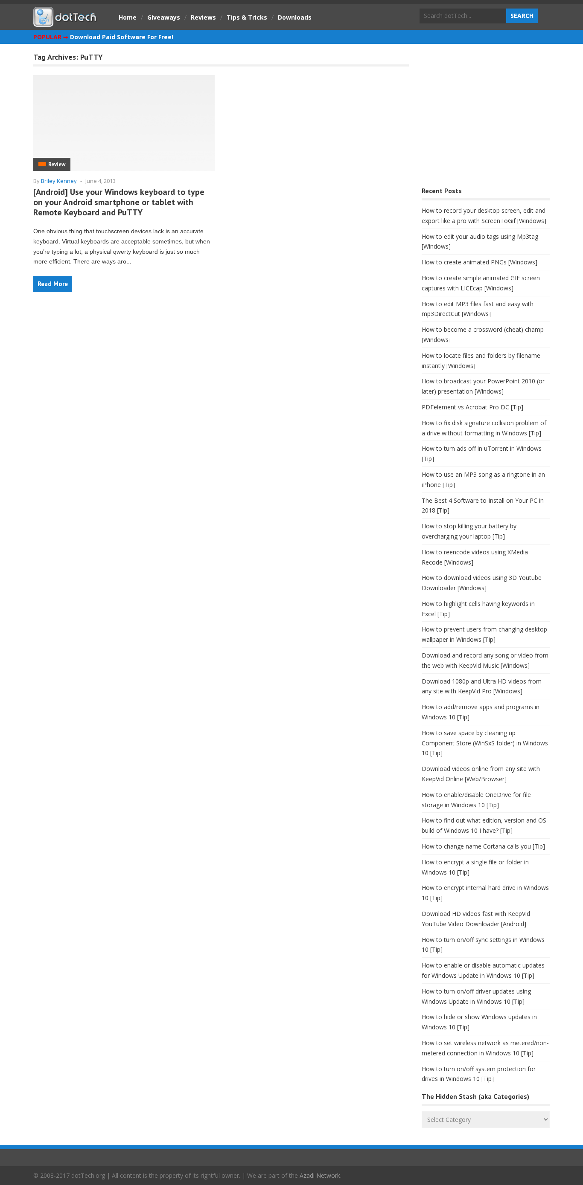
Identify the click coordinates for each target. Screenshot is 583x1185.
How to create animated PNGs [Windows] (479, 262)
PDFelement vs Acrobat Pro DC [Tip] (472, 407)
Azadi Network (320, 1175)
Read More (53, 284)
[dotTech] (65, 23)
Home (128, 17)
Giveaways (163, 17)
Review (56, 164)
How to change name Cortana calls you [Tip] (483, 846)
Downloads (295, 17)
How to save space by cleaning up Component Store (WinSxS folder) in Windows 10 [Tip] (485, 743)
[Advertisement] (486, 117)
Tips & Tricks (247, 17)
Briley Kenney (59, 181)
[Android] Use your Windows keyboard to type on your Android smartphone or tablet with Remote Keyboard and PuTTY (118, 202)
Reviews (203, 17)
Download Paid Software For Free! (121, 37)
